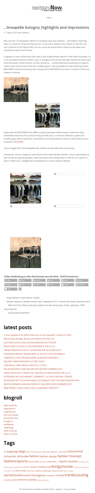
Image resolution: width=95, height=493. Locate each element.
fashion (15, 297)
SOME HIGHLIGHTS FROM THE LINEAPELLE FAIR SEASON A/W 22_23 (37, 372)
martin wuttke (68, 461)
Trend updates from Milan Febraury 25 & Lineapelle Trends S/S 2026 (37, 335)
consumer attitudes (16, 456)
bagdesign (13, 451)
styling (54, 471)
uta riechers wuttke (24, 479)
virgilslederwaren (43, 480)
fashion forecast (69, 456)
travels (36, 297)
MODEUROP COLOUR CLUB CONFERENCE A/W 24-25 (29, 346)
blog (9, 297)
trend (25, 475)
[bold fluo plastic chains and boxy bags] (25, 234)
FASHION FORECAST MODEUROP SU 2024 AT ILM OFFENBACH (34, 353)
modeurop (44, 466)
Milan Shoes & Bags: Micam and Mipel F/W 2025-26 (29, 338)
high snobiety (10, 405)
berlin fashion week (38, 452)
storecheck (31, 471)
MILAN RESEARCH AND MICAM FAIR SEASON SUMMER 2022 (33, 369)
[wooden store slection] (25, 202)
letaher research (14, 301)
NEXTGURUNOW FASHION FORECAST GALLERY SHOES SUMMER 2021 (38, 384)
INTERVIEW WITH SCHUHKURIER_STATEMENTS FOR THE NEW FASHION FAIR (41, 380)
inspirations (26, 297)
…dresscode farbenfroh (18, 312)
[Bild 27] (69, 234)
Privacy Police (70, 489)
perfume (82, 467)
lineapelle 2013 (50, 301)
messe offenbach (31, 467)
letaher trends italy (32, 301)
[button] (10, 280)
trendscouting (76, 474)
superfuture (10, 411)
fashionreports (15, 461)
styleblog (39, 471)
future (31, 461)
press (87, 467)
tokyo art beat (10, 433)
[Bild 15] (69, 202)
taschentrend (13, 475)
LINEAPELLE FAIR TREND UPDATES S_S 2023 (25, 365)
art (5, 451)
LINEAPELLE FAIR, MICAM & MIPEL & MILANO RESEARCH (31, 357)
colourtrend (75, 451)
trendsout (8, 480)
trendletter (50, 475)
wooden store (83, 301)
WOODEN (18, 141)
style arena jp (10, 430)
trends (60, 475)
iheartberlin (9, 408)
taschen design (68, 471)
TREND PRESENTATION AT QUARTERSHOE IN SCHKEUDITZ (33, 350)
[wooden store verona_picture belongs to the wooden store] (25, 266)
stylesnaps (47, 471)
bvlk (47, 452)
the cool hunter (11, 414)
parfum (76, 467)
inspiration (43, 462)
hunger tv (8, 421)
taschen (60, 471)
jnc (58, 462)
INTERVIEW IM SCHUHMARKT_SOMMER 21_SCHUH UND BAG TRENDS (38, 376)
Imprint (59, 489)
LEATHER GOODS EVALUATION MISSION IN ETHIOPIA (30, 342)
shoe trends (20, 470)
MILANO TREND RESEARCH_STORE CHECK (24, 361)
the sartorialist (11, 418)
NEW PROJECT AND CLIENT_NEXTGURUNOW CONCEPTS (31, 388)
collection (54, 452)
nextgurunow (61, 466)
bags (22, 451)
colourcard (62, 452)
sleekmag (8, 427)
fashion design (48, 456)
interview (51, 461)
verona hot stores (67, 301)
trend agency (37, 475)
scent (12, 471)
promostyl (7, 471)
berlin (28, 452)
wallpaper (9, 424)
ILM (36, 461)
